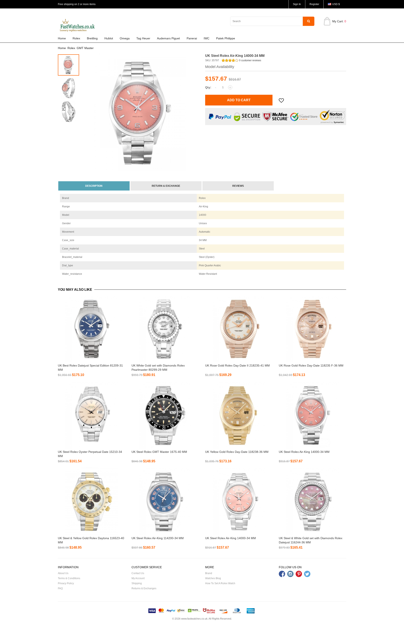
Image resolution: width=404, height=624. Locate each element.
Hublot (108, 38)
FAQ (60, 588)
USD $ (336, 4)
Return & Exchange (166, 185)
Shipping (137, 583)
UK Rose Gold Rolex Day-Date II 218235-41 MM (237, 365)
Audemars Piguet (168, 38)
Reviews (238, 185)
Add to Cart (239, 100)
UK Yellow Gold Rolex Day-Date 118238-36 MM (236, 451)
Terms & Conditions (69, 578)
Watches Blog (213, 578)
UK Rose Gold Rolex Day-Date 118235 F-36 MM (311, 365)
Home (62, 38)
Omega (125, 38)
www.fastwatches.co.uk (194, 618)
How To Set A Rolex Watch (220, 583)
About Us (63, 573)
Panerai (192, 38)
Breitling (92, 38)
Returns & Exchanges (144, 588)
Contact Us (138, 573)
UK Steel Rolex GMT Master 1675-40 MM (159, 451)
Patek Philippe (225, 38)
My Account (138, 578)
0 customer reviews (249, 60)
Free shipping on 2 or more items (77, 4)
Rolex (76, 38)
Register (314, 4)
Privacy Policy (66, 583)
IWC (206, 38)
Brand (208, 573)
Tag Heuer (143, 38)
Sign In (297, 4)
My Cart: (339, 21)
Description (93, 185)
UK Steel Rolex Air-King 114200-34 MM (158, 538)
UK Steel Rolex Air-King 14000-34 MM (304, 451)
